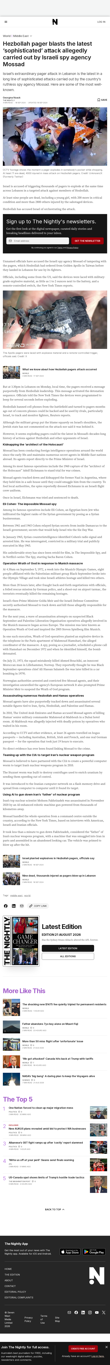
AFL (10, 1164)
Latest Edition (68, 948)
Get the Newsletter (87, 240)
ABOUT (9, 1280)
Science (26, 1080)
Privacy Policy (72, 248)
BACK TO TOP (53, 1209)
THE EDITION (12, 1274)
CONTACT (10, 1286)
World (7, 36)
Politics (13, 1112)
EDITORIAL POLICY (15, 1291)
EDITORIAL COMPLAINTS (19, 1297)
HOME (8, 1269)
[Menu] (6, 22)
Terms (60, 248)
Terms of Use (43, 1319)
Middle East (21, 36)
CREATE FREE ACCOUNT (83, 1348)
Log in (101, 22)
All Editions (68, 956)
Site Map (57, 1319)
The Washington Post (20, 1181)
